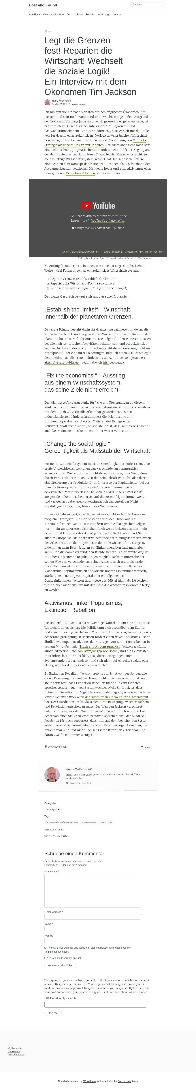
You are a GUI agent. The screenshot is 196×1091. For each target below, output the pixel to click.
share (147, 747)
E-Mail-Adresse (53, 911)
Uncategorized (53, 809)
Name (48, 923)
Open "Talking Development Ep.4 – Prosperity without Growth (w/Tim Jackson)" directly (113, 251)
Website (48, 935)
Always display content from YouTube (99, 228)
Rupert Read (71, 642)
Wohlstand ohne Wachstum (98, 117)
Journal (117, 14)
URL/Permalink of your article (60, 998)
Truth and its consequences (99, 646)
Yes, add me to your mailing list (63, 958)
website (49, 836)
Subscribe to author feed (80, 783)
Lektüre (78, 14)
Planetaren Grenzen (104, 164)
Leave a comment (57, 746)
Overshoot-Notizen (53, 14)
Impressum (14, 1051)
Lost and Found (43, 5)
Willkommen (15, 1048)
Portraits (90, 14)
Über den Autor (16, 1054)
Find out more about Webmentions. (124, 992)
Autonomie (124, 1081)
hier (106, 362)
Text (50, 31)
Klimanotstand (89, 822)
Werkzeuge (104, 14)
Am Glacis (34, 14)
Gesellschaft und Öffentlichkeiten (62, 822)
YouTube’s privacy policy (107, 220)
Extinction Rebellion (80, 173)
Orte (69, 14)
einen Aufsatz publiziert (61, 362)
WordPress (89, 1081)
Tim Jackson (106, 822)
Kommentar (51, 871)
